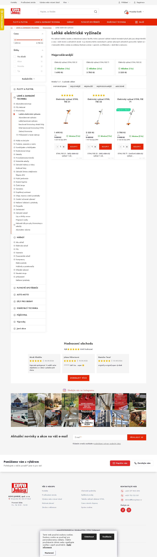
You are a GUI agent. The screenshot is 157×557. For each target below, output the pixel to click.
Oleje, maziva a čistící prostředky (28, 196)
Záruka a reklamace (49, 507)
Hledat (95, 12)
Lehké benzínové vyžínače (28, 121)
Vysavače (19, 252)
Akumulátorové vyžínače (27, 117)
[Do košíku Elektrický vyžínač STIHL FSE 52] (105, 147)
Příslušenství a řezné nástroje (29, 135)
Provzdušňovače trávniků (25, 158)
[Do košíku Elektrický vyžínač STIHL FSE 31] (74, 147)
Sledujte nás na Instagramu (81, 390)
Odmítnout (89, 536)
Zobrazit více (78, 378)
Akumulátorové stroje (23, 104)
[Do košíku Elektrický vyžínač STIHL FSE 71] (137, 147)
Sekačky (19, 154)
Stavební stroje (21, 273)
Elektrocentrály (21, 263)
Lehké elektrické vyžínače (29, 114)
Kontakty (14, 2)
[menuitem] (21, 22)
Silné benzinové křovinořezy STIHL (31, 128)
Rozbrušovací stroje (23, 151)
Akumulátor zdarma (23, 230)
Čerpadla (19, 206)
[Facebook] (123, 510)
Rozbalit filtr (27, 79)
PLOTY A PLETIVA (25, 89)
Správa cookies (86, 507)
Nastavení (49, 553)
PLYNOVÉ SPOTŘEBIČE (27, 288)
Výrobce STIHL (80, 530)
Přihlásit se (136, 437)
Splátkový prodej (87, 495)
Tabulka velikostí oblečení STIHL (92, 499)
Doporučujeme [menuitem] (60, 86)
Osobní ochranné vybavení (25, 199)
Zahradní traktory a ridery (25, 165)
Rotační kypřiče (21, 182)
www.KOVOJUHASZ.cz (65, 530)
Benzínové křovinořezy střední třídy (31, 124)
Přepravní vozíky (22, 220)
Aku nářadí (20, 242)
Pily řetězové (20, 107)
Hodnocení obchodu (78, 343)
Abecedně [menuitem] (120, 86)
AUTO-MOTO (23, 294)
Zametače (19, 189)
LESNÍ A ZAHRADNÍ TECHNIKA (26, 97)
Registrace (140, 2)
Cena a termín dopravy (89, 503)
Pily (17, 249)
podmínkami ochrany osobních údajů (107, 444)
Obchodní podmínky (88, 491)
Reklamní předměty (23, 280)
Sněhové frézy (21, 168)
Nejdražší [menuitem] (88, 86)
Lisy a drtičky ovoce (23, 216)
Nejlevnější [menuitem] (75, 86)
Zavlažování (20, 209)
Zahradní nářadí (22, 213)
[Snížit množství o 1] (57, 147)
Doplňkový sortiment (23, 192)
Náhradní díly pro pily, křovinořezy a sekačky (29, 224)
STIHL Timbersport (93, 530)
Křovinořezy (20, 111)
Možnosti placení (48, 503)
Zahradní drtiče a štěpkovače (26, 171)
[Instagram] (129, 510)
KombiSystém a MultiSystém (26, 147)
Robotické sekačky (22, 161)
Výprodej (21, 321)
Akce (29, 61)
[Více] (139, 22)
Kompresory (20, 259)
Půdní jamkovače (22, 178)
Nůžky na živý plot (22, 140)
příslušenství (20, 277)
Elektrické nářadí (22, 246)
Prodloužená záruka (28, 2)
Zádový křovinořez (25, 131)
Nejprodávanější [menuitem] (104, 86)
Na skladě (29, 56)
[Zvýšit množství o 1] (64, 147)
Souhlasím (107, 536)
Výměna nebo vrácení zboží (50, 2)
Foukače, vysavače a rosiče (26, 144)
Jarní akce (21, 328)
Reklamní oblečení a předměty (27, 202)
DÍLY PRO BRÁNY (25, 301)
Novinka (29, 66)
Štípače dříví (20, 175)
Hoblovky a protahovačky (25, 266)
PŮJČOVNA (22, 315)
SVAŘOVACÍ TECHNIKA (27, 308)
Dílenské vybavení (22, 270)
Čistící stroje (20, 185)
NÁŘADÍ (20, 237)
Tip (29, 71)
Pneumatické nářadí (23, 256)
